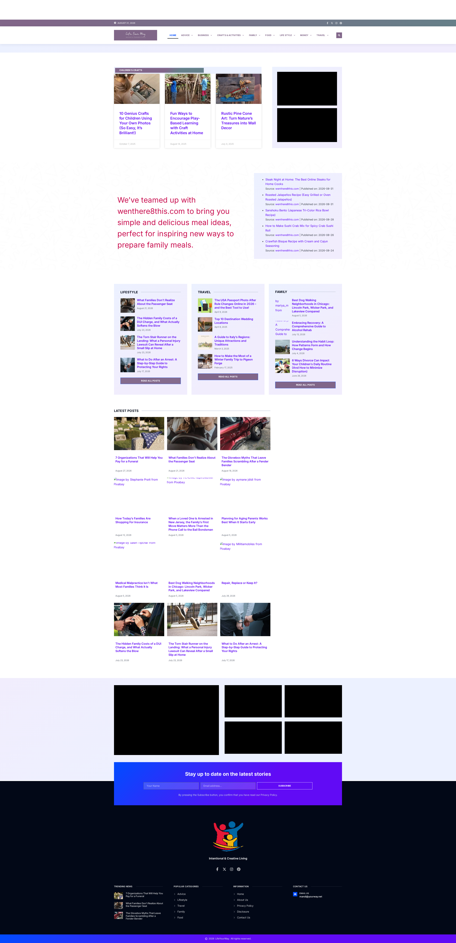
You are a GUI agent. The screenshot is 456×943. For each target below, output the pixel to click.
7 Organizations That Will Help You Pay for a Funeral (144, 895)
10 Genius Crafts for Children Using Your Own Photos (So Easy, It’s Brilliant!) (135, 123)
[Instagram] (336, 23)
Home (173, 35)
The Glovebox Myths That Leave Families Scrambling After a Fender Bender (245, 461)
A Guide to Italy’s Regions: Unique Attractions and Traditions (232, 340)
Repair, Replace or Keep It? (239, 583)
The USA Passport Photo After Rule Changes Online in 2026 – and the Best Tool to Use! (235, 303)
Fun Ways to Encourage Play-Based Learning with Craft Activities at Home (186, 123)
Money (304, 35)
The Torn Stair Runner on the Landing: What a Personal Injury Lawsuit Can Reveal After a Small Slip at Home (158, 342)
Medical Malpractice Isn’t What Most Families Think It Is (136, 584)
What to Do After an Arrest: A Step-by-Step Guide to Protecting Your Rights (157, 363)
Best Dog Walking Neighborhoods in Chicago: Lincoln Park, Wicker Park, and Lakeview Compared (312, 305)
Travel (321, 35)
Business (203, 35)
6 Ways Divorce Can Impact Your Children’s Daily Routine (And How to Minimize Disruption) (311, 366)
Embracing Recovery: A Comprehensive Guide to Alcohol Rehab (309, 326)
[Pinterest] (341, 23)
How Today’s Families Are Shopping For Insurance (133, 520)
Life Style (286, 35)
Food (268, 35)
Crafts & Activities (229, 35)
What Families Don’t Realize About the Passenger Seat (156, 302)
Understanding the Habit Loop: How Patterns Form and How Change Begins (313, 345)
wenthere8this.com (287, 188)
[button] (339, 35)
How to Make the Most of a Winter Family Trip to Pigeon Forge (233, 359)
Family (253, 35)
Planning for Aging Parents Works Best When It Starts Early (245, 520)
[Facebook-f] (327, 23)
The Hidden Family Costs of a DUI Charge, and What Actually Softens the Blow (158, 321)
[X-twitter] (332, 23)
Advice (185, 35)
